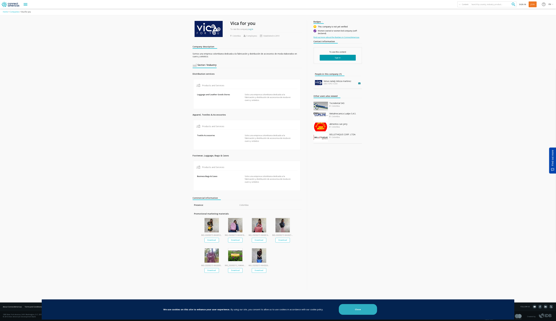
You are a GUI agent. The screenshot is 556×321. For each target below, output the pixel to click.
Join (533, 4)
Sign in (338, 57)
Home (5, 12)
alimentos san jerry (338, 124)
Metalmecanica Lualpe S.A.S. (342, 113)
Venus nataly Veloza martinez (337, 81)
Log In (250, 29)
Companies (14, 12)
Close (358, 309)
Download (211, 240)
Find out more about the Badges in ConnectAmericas (336, 37)
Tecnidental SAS (336, 103)
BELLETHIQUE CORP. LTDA (342, 134)
